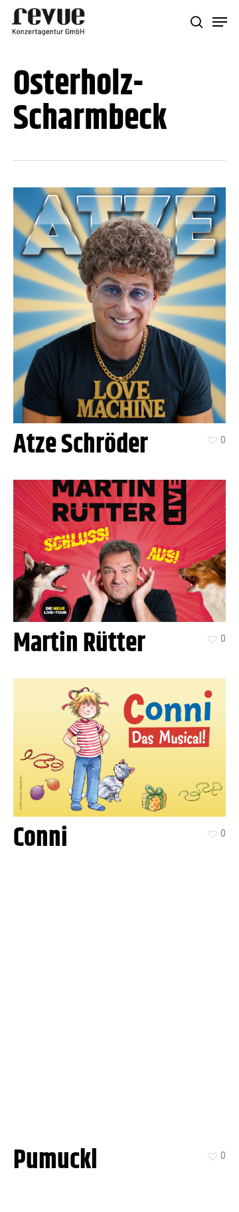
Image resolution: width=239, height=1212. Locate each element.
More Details (123, 295)
